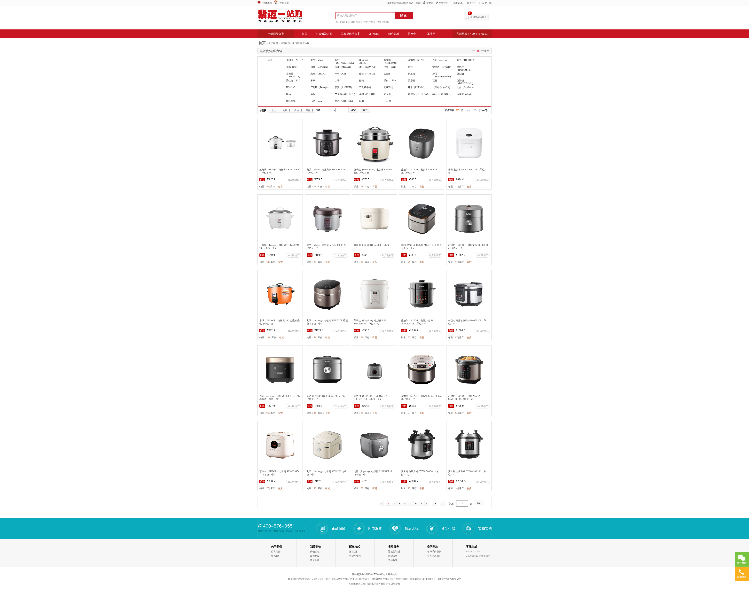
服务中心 (472, 3)
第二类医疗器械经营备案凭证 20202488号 (412, 579)
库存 (308, 110)
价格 (296, 110)
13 (434, 503)
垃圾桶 (351, 21)
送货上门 (354, 551)
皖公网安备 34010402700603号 (367, 574)
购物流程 (314, 551)
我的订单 (458, 3)
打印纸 (385, 21)
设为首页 (284, 3)
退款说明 (393, 555)
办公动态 (374, 33)
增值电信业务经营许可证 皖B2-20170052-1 (310, 579)
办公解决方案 (324, 33)
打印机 (377, 21)
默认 (274, 110)
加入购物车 (293, 180)
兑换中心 (413, 33)
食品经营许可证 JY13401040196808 (351, 579)
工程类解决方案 (350, 33)
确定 (479, 503)
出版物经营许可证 (380, 579)
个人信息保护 (434, 555)
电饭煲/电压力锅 (300, 43)
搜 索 (403, 15)
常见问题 (314, 560)
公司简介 (275, 551)
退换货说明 (394, 551)
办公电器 (273, 43)
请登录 (429, 3)
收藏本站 (267, 3)
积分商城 (393, 33)
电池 (371, 21)
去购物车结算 (477, 17)
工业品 (431, 33)
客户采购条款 (434, 551)
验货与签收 (355, 555)
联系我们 (275, 555)
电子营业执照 (390, 574)
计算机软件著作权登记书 (448, 579)
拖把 (366, 21)
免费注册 (443, 3)
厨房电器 (285, 43)
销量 (285, 110)
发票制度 (314, 555)
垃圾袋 (359, 21)
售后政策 (393, 560)
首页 (304, 33)
